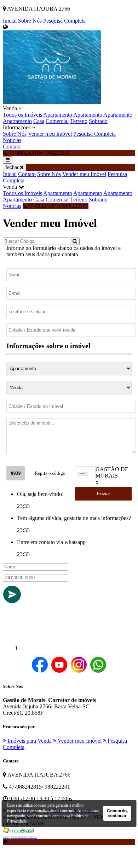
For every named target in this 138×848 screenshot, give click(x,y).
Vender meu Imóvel (50, 134)
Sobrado (98, 121)
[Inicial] (52, 102)
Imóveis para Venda (29, 741)
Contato (12, 147)
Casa (38, 121)
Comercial (57, 121)
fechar (13, 167)
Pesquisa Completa (64, 21)
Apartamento (57, 115)
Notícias (12, 140)
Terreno (78, 121)
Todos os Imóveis (22, 115)
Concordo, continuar (117, 813)
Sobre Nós (30, 21)
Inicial (10, 21)
